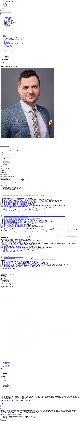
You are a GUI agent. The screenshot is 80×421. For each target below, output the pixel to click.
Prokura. (6, 253)
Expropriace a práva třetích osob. (10, 211)
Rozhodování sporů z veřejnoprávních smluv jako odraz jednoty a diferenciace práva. (20, 208)
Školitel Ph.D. (5, 159)
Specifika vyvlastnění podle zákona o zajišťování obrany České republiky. (18, 209)
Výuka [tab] (4, 158)
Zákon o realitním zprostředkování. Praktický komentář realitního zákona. (27, 242)
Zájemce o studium (6, 370)
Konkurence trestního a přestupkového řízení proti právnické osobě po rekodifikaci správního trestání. (23, 229)
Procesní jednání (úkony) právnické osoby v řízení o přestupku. (16, 217)
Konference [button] (5, 44)
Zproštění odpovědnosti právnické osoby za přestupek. (14, 219)
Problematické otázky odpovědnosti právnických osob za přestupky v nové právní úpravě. (21, 222)
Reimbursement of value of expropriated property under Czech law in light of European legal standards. (29, 207)
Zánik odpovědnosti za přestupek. (10, 234)
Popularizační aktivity (9, 53)
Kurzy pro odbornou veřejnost (10, 51)
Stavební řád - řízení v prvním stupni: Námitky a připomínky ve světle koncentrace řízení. (20, 247)
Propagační (4, 418)
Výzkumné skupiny (8, 31)
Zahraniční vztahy (8, 21)
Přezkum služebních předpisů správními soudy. (13, 206)
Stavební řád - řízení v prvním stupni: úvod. (12, 249)
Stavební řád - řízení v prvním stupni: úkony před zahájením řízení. (16, 248)
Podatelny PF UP (9, 286)
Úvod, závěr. (6, 251)
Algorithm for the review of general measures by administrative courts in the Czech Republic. (21, 252)
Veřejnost (4, 374)
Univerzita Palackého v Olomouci (9, 1)
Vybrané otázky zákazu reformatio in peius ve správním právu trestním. (22, 215)
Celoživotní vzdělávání (9, 50)
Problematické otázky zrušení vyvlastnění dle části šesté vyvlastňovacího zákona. (19, 213)
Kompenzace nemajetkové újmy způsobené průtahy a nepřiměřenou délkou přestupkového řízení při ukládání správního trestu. (27, 201)
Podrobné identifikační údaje (5, 281)
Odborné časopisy (8, 40)
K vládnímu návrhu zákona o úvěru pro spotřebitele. (14, 224)
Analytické (4, 417)
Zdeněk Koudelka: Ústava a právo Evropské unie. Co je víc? (15, 261)
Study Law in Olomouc (7, 381)
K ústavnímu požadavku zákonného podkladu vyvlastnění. (15, 228)
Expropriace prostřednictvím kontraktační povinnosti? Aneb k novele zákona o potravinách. (21, 220)
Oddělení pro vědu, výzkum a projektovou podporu (14, 37)
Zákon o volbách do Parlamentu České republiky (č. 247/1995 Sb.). (17, 259)
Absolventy (5, 373)
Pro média (7, 57)
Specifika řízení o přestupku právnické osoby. (12, 241)
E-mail (4, 379)
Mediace (6, 47)
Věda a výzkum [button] (4, 36)
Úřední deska (7, 19)
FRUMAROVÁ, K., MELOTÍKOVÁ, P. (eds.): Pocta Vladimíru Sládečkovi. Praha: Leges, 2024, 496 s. (23, 262)
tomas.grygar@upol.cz (4, 146)
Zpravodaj (7, 24)
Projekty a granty (8, 41)
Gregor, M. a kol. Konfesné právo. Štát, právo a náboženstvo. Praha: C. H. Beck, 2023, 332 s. (21, 263)
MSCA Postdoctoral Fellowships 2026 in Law (13, 39)
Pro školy (7, 52)
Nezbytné (3, 416)
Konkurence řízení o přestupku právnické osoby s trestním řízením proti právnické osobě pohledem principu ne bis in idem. (27, 212)
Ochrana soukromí (19, 400)
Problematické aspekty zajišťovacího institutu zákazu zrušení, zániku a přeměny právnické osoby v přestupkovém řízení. (26, 231)
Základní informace (8, 17)
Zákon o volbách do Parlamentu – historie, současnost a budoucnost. (17, 218)
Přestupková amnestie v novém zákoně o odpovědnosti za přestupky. (17, 223)
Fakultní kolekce (8, 25)
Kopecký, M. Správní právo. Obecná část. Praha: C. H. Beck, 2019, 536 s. (18, 266)
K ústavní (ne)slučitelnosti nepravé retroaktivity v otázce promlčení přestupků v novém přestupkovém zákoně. (24, 221)
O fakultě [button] (4, 16)
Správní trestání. (20, 244)
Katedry (6, 28)
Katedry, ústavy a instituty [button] (6, 27)
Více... (2, 408)
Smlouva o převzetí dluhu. (9, 256)
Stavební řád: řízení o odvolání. (10, 250)
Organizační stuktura (6, 365)
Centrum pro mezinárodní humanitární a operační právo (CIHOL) (15, 382)
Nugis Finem (5, 386)
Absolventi (5, 5)
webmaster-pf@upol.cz (27, 400)
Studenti (4, 3)
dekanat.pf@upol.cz (4, 279)
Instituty (6, 30)
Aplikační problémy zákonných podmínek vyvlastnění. (20, 210)
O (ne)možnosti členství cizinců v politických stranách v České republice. (17, 226)
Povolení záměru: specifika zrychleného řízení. (13, 246)
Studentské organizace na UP (8, 387)
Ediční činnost (7, 42)
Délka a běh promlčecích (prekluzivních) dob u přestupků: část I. (16, 204)
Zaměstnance (5, 372)
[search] (0, 14)
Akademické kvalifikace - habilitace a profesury (14, 43)
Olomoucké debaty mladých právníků (12, 48)
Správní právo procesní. (24, 239)
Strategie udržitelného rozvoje (10, 22)
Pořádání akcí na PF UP (9, 45)
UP (3, 61)
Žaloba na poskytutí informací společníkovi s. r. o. (13, 257)
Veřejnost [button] (4, 49)
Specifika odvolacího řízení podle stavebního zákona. (14, 198)
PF (3, 62)
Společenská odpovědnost (10, 23)
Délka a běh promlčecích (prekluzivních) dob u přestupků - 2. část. (16, 203)
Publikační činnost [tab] (6, 157)
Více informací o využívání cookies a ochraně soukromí (10, 414)
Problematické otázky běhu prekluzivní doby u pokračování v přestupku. (17, 202)
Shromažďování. (7, 254)
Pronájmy (7, 56)
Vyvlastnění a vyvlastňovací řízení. (25, 240)
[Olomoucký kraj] (4, 391)
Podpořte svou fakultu (9, 55)
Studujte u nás (4, 33)
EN (3, 8)
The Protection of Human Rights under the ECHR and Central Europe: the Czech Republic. (21, 199)
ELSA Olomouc (6, 385)
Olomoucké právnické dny (10, 46)
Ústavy (6, 29)
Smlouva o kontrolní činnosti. (9, 258)
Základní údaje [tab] (5, 155)
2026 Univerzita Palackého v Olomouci (7, 400)
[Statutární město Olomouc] (3, 394)
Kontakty (4, 6)
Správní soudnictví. (38, 238)
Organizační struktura (9, 20)
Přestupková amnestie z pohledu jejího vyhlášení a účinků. (15, 225)
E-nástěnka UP (5, 380)
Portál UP (4, 378)
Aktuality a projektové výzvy (10, 38)
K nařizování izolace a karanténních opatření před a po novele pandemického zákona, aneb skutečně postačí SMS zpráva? (32, 205)
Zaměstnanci (5, 4)
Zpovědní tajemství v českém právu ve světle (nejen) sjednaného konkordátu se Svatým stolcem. (22, 200)
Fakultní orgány (8, 18)
